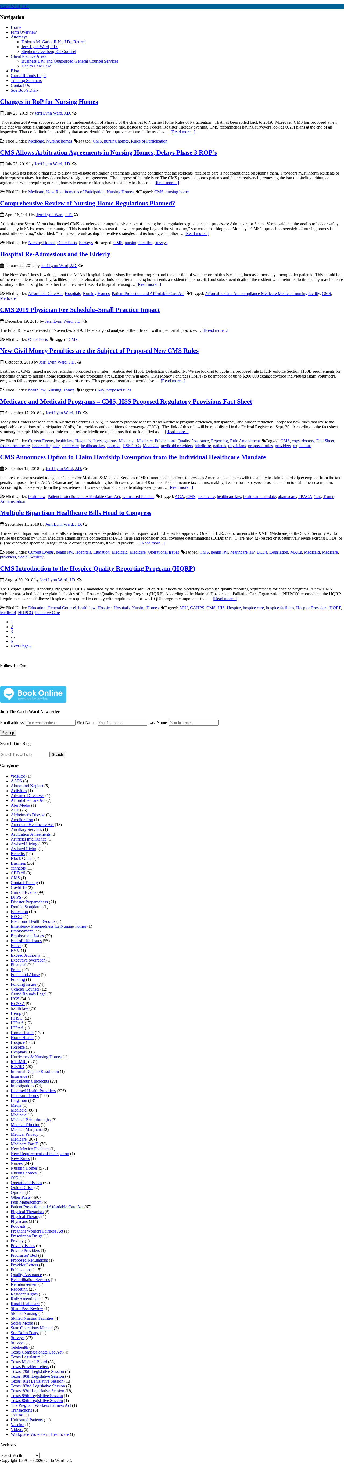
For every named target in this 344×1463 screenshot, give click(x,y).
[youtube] (54, 682)
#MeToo (18, 776)
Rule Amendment (245, 441)
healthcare (70, 445)
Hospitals (73, 293)
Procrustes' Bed (24, 1255)
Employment (22, 931)
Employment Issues (27, 936)
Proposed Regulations (29, 1260)
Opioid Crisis (22, 1187)
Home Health (22, 1032)
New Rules (20, 1158)
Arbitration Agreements (31, 834)
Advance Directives (27, 795)
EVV (15, 950)
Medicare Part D (25, 1144)
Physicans (19, 1221)
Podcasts (18, 1226)
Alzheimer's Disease (28, 815)
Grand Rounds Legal (28, 994)
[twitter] (29, 682)
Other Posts (67, 242)
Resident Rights (24, 1294)
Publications (165, 441)
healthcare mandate (259, 496)
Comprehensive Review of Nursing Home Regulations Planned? (87, 203)
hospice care (253, 608)
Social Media (22, 1323)
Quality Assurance (193, 441)
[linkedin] (42, 682)
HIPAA (17, 1023)
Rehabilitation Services (30, 1279)
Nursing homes (59, 141)
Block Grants (22, 858)
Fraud (16, 969)
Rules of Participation (149, 141)
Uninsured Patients (138, 496)
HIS (221, 608)
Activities (19, 790)
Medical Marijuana (27, 1129)
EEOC (16, 916)
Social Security (31, 557)
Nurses (17, 1163)
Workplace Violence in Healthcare (40, 1434)
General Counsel (62, 608)
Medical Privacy (24, 1134)
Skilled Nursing (24, 1313)
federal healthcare (15, 445)
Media (16, 1105)
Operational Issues (163, 552)
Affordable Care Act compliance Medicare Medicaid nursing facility (262, 293)
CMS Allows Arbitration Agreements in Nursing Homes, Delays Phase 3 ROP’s (108, 152)
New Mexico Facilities (30, 1149)
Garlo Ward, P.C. (14, 6)
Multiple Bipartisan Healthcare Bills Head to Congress (75, 512)
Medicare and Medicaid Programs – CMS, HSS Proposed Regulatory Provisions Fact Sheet (126, 401)
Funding (18, 979)
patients (219, 445)
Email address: (13, 722)
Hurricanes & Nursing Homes (36, 1057)
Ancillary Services (26, 829)
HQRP (335, 608)
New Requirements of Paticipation (75, 192)
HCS (15, 998)
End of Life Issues (26, 940)
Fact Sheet (325, 441)
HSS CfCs (132, 445)
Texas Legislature (26, 1357)
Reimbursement (24, 1284)
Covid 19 (19, 887)
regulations (302, 445)
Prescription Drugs (26, 1236)
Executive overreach (28, 960)
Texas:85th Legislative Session (37, 1395)
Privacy (17, 1240)
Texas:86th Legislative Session (37, 1400)
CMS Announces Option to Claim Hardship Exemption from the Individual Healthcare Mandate (133, 457)
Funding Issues (23, 984)
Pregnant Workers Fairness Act (37, 1231)
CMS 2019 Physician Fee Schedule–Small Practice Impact (80, 309)
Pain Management (26, 1202)
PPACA (305, 496)
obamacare (287, 496)
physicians (237, 445)
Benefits (18, 853)
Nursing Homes (120, 192)
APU (183, 608)
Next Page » (21, 646)
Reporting (219, 441)
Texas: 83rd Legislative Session (37, 1391)
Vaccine (17, 1424)
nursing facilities (138, 242)
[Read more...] (183, 132)
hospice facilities (280, 608)
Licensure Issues (25, 1095)
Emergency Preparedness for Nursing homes (48, 926)
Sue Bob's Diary (25, 1332)
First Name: (86, 722)
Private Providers (25, 1250)
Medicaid (127, 441)
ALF (15, 810)
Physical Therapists (27, 1211)
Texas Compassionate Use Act (36, 1352)
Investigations (105, 441)
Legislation (278, 552)
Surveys (86, 242)
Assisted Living (24, 844)
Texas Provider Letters (30, 1366)
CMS (97, 141)
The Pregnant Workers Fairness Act (41, 1405)
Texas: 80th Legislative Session (37, 1376)
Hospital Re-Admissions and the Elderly (55, 254)
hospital (113, 445)
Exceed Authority (26, 955)
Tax (317, 496)
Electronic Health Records (33, 921)
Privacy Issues (23, 1245)
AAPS (16, 781)
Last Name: (158, 722)
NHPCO (25, 612)
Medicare (36, 141)
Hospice (105, 608)
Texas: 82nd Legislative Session (38, 1386)
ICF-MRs (19, 1061)
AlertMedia (20, 805)
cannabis (18, 868)
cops (296, 441)
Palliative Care (47, 612)
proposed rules (118, 390)
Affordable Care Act (45, 293)
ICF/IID (17, 1066)
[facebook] (16, 682)
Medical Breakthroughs (31, 1119)
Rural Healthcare (25, 1303)
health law (36, 390)
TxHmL (17, 1415)
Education (36, 608)
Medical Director (25, 1124)
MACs (296, 552)
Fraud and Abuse (25, 974)
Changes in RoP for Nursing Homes (49, 101)
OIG (15, 1178)
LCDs (262, 552)
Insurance (19, 1076)
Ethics (16, 945)
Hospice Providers (311, 608)
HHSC (17, 1018)
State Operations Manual (32, 1328)
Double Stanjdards (26, 907)
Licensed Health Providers (33, 1090)
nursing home (177, 192)
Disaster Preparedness (29, 902)
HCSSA (18, 1003)
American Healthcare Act (32, 824)
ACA (179, 496)
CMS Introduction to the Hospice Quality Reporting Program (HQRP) (97, 568)
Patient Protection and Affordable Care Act (148, 293)
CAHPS (197, 608)
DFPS (16, 897)
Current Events (41, 441)
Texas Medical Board (29, 1361)
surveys (161, 242)
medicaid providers (177, 445)
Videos (17, 1429)
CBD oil (18, 873)
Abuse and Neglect (27, 786)
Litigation (101, 552)
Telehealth (19, 1347)
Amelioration (22, 819)
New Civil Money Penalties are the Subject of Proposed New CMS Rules (99, 350)
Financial (18, 965)
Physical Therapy (25, 1216)
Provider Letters (24, 1265)
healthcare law (93, 445)
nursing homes (116, 141)
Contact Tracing (24, 882)
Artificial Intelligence (28, 839)
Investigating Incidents (30, 1081)
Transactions (21, 1410)
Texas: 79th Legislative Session (37, 1371)
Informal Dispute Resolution (35, 1071)
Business (18, 863)
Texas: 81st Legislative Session (37, 1381)
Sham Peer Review (27, 1308)
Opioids (17, 1192)
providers (283, 445)
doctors (308, 441)
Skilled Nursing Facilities (32, 1318)
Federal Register (45, 445)
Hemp (16, 1013)
